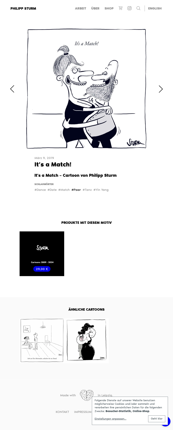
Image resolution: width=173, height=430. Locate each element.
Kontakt (62, 412)
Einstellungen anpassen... (110, 418)
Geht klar (157, 418)
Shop (109, 8)
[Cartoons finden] (138, 8)
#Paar (76, 190)
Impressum (83, 412)
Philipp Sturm (23, 8)
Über (95, 8)
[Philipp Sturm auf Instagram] (129, 8)
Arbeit (80, 8)
